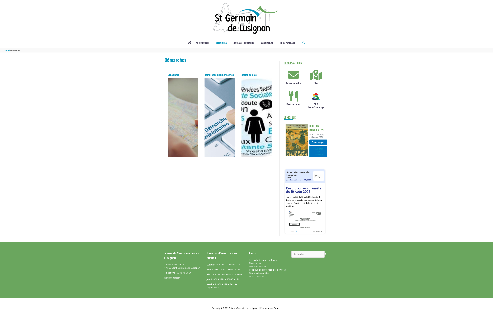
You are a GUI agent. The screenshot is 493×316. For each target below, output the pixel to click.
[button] (303, 43)
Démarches (221, 42)
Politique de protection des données (267, 269)
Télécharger (318, 142)
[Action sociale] (256, 117)
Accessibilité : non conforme (263, 259)
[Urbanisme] (183, 117)
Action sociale (249, 75)
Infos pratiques (287, 42)
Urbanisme (173, 75)
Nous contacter (293, 83)
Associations (267, 42)
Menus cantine (293, 104)
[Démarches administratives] (220, 117)
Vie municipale (202, 42)
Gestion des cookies (259, 273)
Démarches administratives (219, 75)
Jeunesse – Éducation (244, 42)
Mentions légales (257, 266)
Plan (316, 83)
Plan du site (255, 263)
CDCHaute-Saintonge (316, 106)
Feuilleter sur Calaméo (318, 151)
